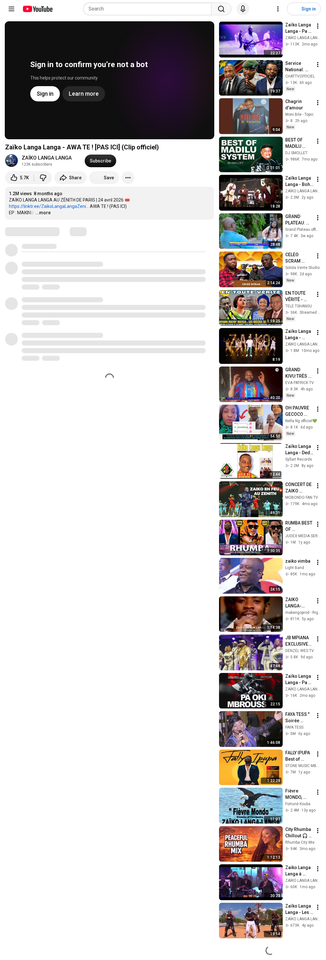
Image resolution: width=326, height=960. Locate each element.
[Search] (221, 9)
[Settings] (278, 9)
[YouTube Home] (37, 9)
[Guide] (11, 9)
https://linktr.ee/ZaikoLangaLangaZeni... (49, 206)
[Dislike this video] (43, 177)
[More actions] (128, 177)
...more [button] (43, 212)
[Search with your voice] (243, 9)
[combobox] (149, 9)
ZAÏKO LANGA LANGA (47, 158)
